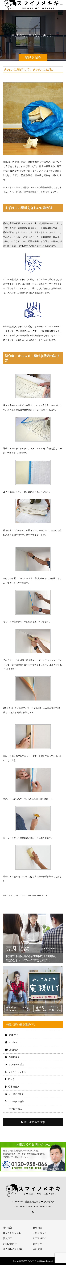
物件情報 (7, 1227)
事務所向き (14, 1057)
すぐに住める (15, 1109)
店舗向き (13, 1050)
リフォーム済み (16, 1064)
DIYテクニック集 (12, 1233)
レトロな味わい (16, 1094)
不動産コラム (39, 1233)
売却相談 (37, 1227)
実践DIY (7, 1238)
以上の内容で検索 (34, 1122)
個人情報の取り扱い (13, 1249)
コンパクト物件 (16, 1101)
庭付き (11, 1079)
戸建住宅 (13, 1035)
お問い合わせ (10, 1244)
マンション (14, 1042)
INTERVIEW (39, 1238)
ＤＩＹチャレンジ (17, 1072)
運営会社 (37, 1244)
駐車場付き (13, 1087)
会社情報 (37, 1249)
